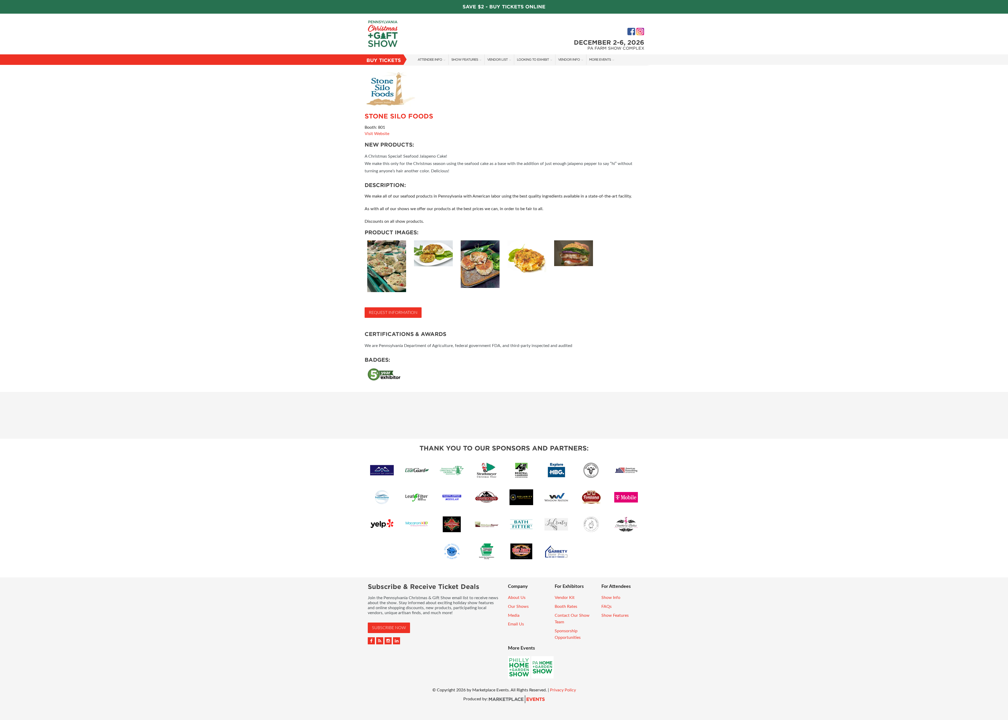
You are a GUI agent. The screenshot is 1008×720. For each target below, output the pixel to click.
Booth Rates (566, 606)
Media (513, 615)
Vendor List (497, 59)
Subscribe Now (389, 628)
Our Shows (518, 606)
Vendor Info (569, 59)
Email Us (516, 624)
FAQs (606, 606)
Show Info (610, 597)
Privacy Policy (563, 690)
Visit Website (377, 134)
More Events (600, 59)
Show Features (464, 59)
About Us (517, 597)
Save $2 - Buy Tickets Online (504, 6)
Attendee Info (430, 59)
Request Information (393, 312)
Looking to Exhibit (533, 59)
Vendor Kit (565, 597)
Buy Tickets (383, 60)
